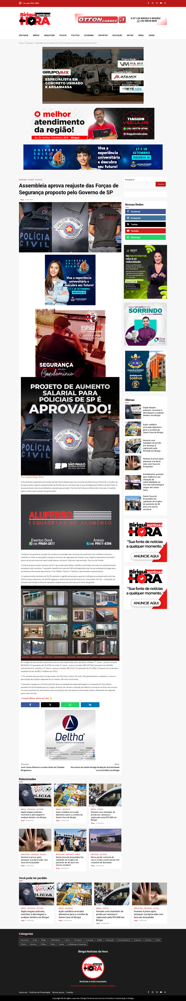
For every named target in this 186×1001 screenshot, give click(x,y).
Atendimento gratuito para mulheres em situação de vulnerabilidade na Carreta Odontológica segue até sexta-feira (133, 482)
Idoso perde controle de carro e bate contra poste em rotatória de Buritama (105, 840)
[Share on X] (50, 704)
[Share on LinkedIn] (90, 704)
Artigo (130, 35)
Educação (117, 35)
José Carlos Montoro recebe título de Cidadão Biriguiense (42, 767)
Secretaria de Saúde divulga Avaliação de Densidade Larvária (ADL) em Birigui (95, 767)
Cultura (67, 940)
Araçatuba (49, 35)
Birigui (36, 35)
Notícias (40, 809)
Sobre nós (23, 992)
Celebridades (55, 940)
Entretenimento (124, 940)
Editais (99, 940)
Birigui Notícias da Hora (91, 998)
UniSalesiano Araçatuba (77, 944)
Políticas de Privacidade (39, 992)
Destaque (23, 35)
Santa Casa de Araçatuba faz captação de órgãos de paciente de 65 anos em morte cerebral (70, 840)
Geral (141, 35)
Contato (69, 992)
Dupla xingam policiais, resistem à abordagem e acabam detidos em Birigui (35, 795)
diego (22, 200)
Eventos (148, 940)
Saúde (151, 35)
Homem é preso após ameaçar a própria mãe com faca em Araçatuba (35, 840)
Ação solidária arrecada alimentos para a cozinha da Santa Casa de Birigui (70, 795)
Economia (89, 35)
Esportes (103, 35)
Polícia (62, 35)
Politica (75, 35)
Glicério (23, 944)
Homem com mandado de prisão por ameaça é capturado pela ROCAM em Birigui (105, 795)
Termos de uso (58, 992)
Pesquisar (130, 179)
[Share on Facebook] (30, 704)
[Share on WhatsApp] (70, 704)
